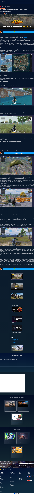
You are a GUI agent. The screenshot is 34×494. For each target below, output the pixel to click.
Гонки (1, 483)
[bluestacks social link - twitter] (32, 476)
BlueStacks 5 (1, 474)
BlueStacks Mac (2, 473)
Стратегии (1, 486)
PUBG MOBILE (8, 6)
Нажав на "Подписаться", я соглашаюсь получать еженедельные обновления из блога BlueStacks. (26, 465)
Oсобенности (11, 472)
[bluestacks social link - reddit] (29, 476)
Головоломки (1, 482)
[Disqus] (12, 383)
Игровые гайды (13, 280)
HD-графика (11, 484)
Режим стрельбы (12, 474)
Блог (2, 6)
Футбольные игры (2, 487)
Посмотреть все (17, 334)
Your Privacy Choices (17, 493)
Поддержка (28, 472)
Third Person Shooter (14, 342)
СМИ (19, 476)
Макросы (11, 477)
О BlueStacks (20, 473)
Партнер (19, 474)
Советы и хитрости (14, 339)
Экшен (17, 339)
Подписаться (31, 463)
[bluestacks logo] (3, 1)
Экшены (1, 480)
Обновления (28, 473)
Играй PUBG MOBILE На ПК (19, 153)
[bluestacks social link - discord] (27, 476)
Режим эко (11, 478)
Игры (5, 6)
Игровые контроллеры (12, 473)
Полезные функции (12, 485)
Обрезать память (12, 482)
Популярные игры (2, 479)
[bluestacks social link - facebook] (30, 476)
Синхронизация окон (12, 476)
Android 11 (1, 476)
